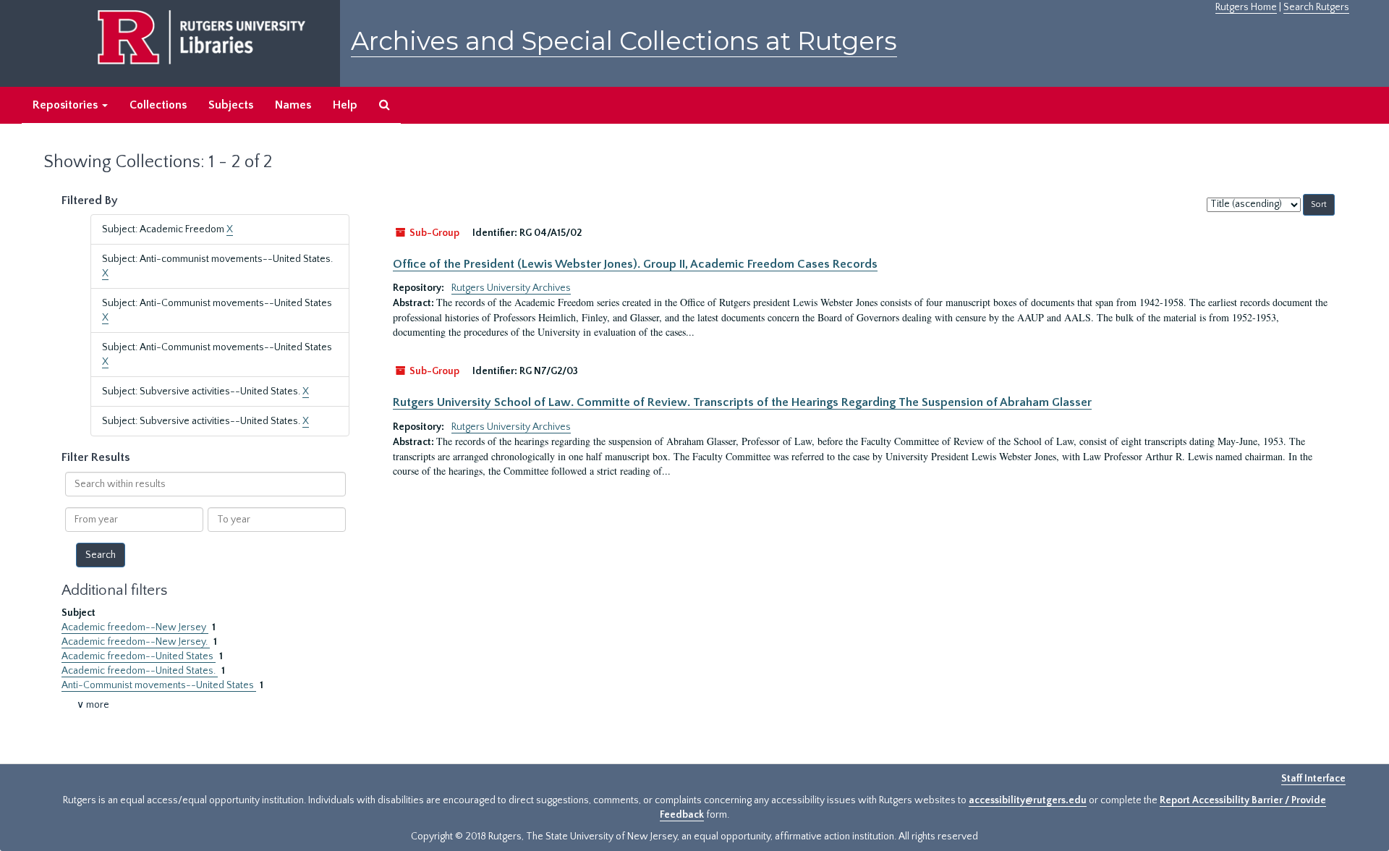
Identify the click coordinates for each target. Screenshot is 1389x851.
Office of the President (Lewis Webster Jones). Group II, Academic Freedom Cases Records (635, 264)
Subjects (230, 104)
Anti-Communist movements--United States (158, 685)
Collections (158, 104)
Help (345, 104)
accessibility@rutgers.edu (1028, 800)
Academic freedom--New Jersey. (135, 642)
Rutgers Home (1246, 7)
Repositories (67, 104)
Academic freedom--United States (138, 656)
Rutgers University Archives (511, 288)
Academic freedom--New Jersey (134, 627)
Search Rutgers (1316, 7)
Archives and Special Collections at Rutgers (624, 40)
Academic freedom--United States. (139, 671)
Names (293, 104)
